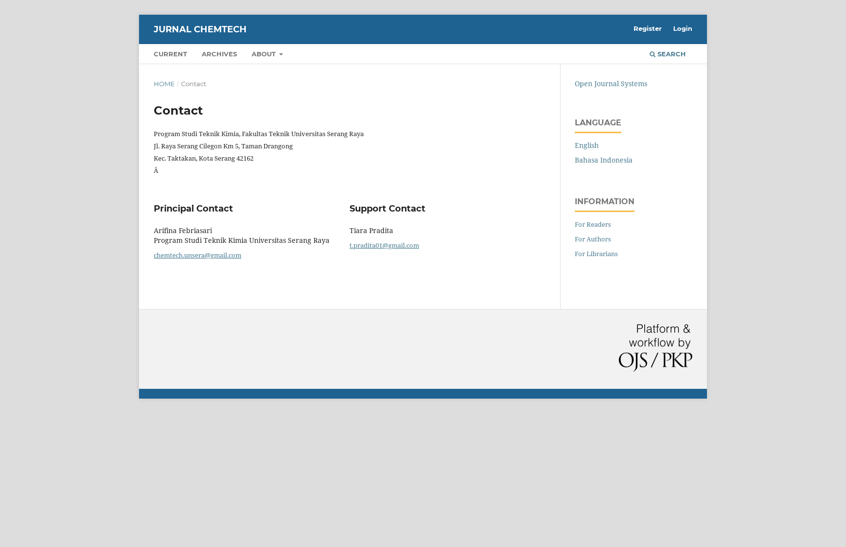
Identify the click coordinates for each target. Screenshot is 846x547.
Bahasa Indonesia (604, 160)
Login (682, 28)
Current (170, 54)
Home (164, 84)
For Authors (593, 239)
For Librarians (596, 253)
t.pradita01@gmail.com (384, 245)
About (265, 54)
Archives (219, 54)
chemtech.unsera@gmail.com (197, 255)
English (587, 145)
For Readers (593, 224)
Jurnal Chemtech (200, 29)
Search (671, 54)
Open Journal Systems (611, 83)
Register (648, 28)
